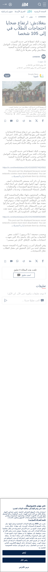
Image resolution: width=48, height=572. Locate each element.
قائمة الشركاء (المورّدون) (37, 520)
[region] (24, 535)
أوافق (24, 553)
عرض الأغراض (24, 567)
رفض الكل (23, 560)
